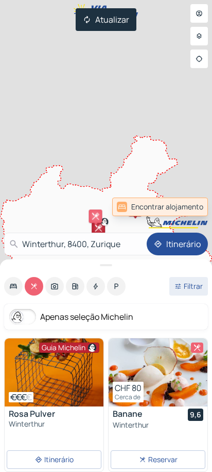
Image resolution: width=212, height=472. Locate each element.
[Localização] (199, 59)
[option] (13, 286)
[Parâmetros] (199, 36)
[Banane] (158, 372)
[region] (54, 372)
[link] (185, 207)
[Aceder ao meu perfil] (199, 13)
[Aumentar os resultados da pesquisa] (106, 265)
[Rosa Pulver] (54, 372)
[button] (95, 216)
